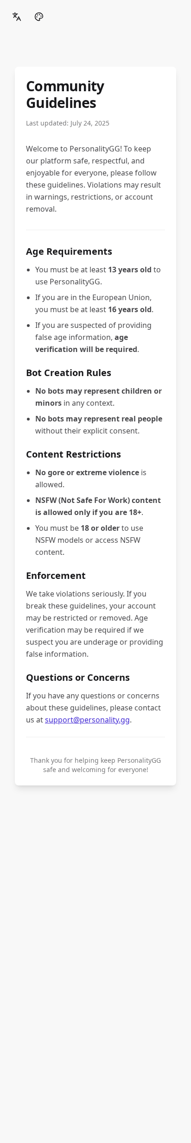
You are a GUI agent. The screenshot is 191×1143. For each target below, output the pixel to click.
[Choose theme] (39, 16)
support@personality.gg (87, 720)
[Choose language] (16, 16)
